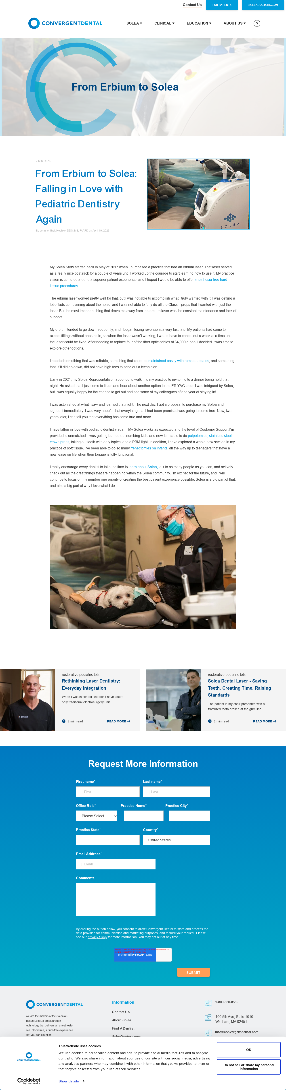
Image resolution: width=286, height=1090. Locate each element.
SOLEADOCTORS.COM (263, 4)
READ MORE (116, 721)
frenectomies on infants (149, 448)
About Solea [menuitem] (121, 1020)
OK (248, 1050)
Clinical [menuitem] (162, 23)
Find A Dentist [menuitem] (123, 1028)
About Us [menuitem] (233, 23)
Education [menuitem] (197, 23)
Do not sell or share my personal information (248, 1067)
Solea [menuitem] (132, 23)
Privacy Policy (97, 937)
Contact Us (192, 5)
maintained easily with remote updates (178, 361)
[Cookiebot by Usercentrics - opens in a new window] (28, 1081)
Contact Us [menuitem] (121, 1012)
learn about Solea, (144, 467)
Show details (69, 1081)
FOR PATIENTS (221, 4)
